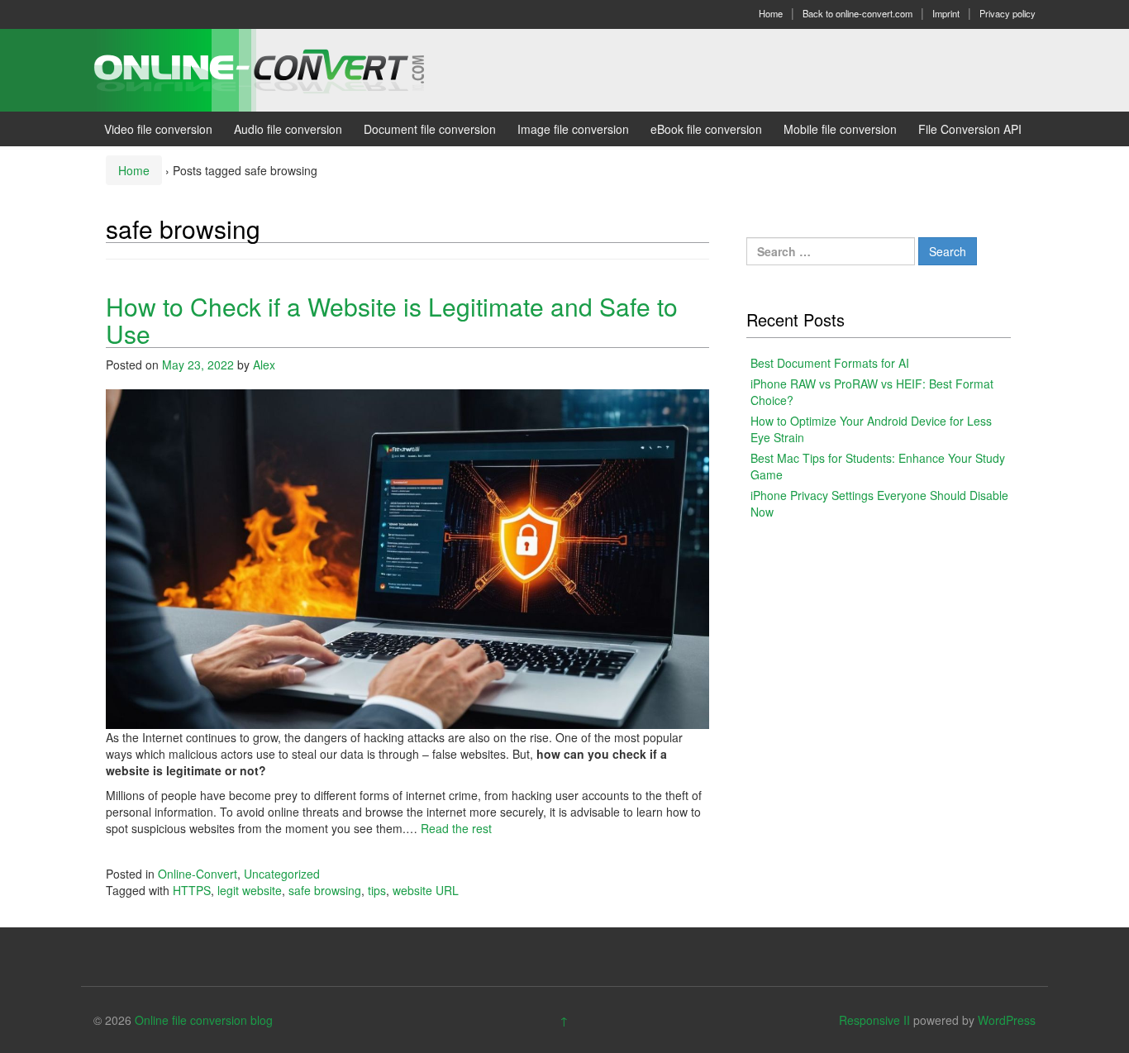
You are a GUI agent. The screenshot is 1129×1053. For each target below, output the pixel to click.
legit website (249, 890)
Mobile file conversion (840, 129)
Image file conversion (573, 129)
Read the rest (456, 828)
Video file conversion (158, 129)
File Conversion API (970, 129)
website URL (426, 890)
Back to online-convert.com (857, 13)
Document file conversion (430, 129)
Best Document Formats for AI (829, 363)
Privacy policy (1007, 13)
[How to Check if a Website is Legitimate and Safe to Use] (407, 557)
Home (771, 13)
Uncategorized (282, 873)
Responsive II (874, 1020)
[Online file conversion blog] (283, 68)
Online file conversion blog (204, 1020)
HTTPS (192, 890)
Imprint (946, 13)
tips (377, 890)
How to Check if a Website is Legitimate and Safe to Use (392, 319)
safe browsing (324, 890)
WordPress (1007, 1020)
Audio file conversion (288, 129)
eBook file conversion (706, 129)
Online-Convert (197, 873)
